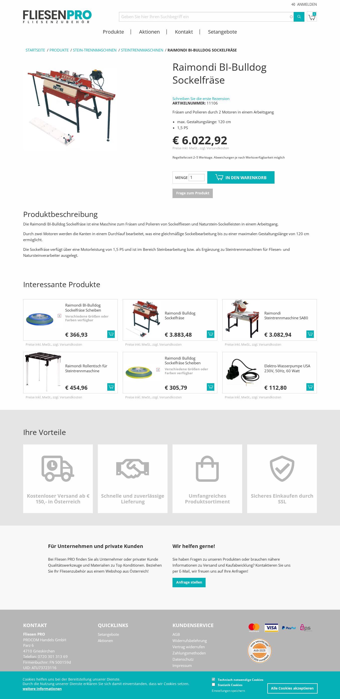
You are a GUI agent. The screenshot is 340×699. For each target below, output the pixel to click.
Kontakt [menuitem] (184, 31)
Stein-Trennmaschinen (94, 50)
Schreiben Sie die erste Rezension (200, 98)
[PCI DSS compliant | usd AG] (259, 650)
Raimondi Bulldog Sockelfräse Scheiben (183, 361)
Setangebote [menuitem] (222, 31)
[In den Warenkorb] (111, 334)
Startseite (35, 50)
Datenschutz (183, 659)
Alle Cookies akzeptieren (292, 688)
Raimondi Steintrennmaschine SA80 (286, 316)
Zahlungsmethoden (189, 652)
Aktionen (105, 640)
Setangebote (108, 634)
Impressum (182, 665)
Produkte (59, 50)
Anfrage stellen (189, 582)
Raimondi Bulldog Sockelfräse (180, 316)
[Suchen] (299, 17)
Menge (181, 177)
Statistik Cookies (230, 685)
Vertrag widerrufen (188, 646)
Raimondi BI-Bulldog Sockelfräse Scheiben (83, 308)
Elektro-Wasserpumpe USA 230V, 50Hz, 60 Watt (287, 368)
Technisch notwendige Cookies (240, 680)
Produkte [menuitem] (113, 31)
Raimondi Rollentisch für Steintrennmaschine (86, 368)
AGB (176, 634)
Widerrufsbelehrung (189, 640)
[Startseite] (57, 16)
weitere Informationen (42, 689)
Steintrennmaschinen (142, 50)
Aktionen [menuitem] (149, 31)
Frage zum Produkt (192, 193)
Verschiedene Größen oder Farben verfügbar (87, 318)
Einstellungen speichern (228, 690)
